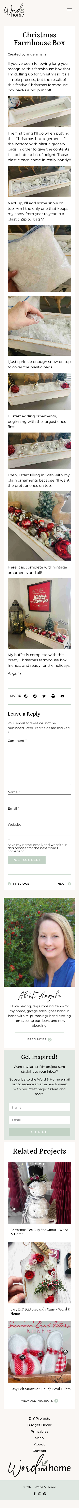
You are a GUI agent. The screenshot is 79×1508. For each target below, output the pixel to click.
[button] (25, 696)
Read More (37, 1039)
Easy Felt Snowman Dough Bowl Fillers (40, 1389)
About (39, 1444)
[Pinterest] (44, 1493)
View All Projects (37, 1400)
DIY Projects (39, 1418)
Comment (17, 740)
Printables (40, 1431)
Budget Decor (39, 1425)
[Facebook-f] (34, 1493)
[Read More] (50, 1040)
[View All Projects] (56, 1401)
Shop (39, 1438)
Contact (39, 1451)
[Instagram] (39, 1493)
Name (14, 792)
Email (13, 808)
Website (14, 824)
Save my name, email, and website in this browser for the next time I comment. (37, 848)
